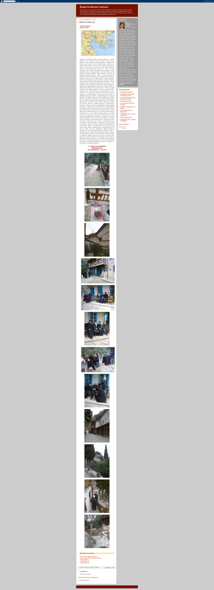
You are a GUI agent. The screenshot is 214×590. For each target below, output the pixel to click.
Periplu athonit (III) (84, 562)
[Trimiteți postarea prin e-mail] (113, 567)
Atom (96, 577)
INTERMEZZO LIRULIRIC (126, 92)
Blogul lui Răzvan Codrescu (94, 7)
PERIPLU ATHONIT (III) (126, 101)
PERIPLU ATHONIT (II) (126, 117)
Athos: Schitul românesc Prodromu (88, 556)
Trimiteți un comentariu (85, 574)
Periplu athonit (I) (84, 559)
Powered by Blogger (124, 124)
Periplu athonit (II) (84, 561)
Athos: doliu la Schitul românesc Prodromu (90, 558)
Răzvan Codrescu (130, 24)
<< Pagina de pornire (84, 580)
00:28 (97, 567)
